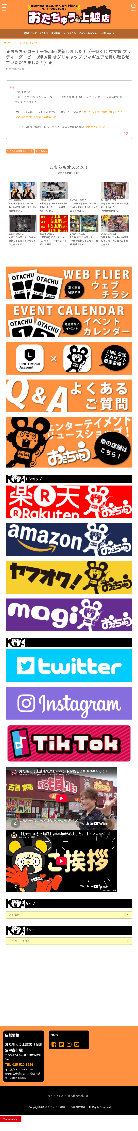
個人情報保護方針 (78, 1095)
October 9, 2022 (95, 126)
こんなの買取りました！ (21, 151)
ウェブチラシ (69, 33)
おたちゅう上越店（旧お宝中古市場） (66, 1107)
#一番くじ (111, 111)
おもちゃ (43, 151)
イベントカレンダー (88, 33)
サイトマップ (55, 1095)
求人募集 (55, 33)
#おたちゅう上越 (94, 111)
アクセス (44, 33)
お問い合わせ (107, 33)
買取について (30, 33)
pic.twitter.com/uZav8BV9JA (39, 116)
